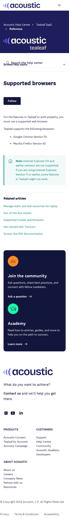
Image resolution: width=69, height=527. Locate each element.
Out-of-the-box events (17, 213)
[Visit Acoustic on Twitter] (6, 414)
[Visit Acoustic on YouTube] (13, 415)
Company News (13, 478)
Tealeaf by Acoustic (16, 442)
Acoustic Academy (47, 450)
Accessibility (51, 514)
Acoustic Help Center (17, 25)
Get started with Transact (19, 227)
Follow (12, 101)
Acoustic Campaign (16, 446)
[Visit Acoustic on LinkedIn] (21, 415)
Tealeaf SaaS (44, 25)
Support (41, 437)
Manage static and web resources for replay (31, 206)
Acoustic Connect (15, 437)
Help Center (43, 442)
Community (43, 446)
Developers (43, 454)
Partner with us (13, 483)
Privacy (4, 514)
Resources (10, 487)
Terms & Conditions (26, 514)
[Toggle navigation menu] (59, 5)
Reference (16, 29)
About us (9, 470)
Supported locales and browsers (24, 220)
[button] (35, 64)
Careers (8, 474)
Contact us (12, 393)
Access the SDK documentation (23, 234)
